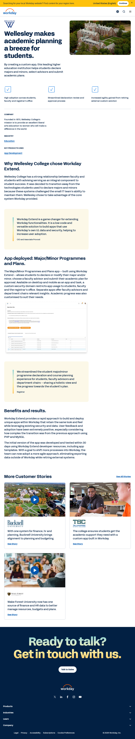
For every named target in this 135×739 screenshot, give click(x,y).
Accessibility (35, 733)
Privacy (24, 733)
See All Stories (123, 476)
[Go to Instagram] (74, 697)
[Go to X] (55, 697)
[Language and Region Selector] (117, 11)
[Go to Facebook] (67, 697)
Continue (123, 3)
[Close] (131, 2)
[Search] (124, 11)
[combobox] (104, 3)
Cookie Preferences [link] (66, 733)
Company (8, 725)
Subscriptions (49, 733)
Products (8, 706)
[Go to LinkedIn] (61, 697)
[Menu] (130, 11)
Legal (16, 733)
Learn (6, 718)
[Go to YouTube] (80, 697)
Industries (8, 712)
